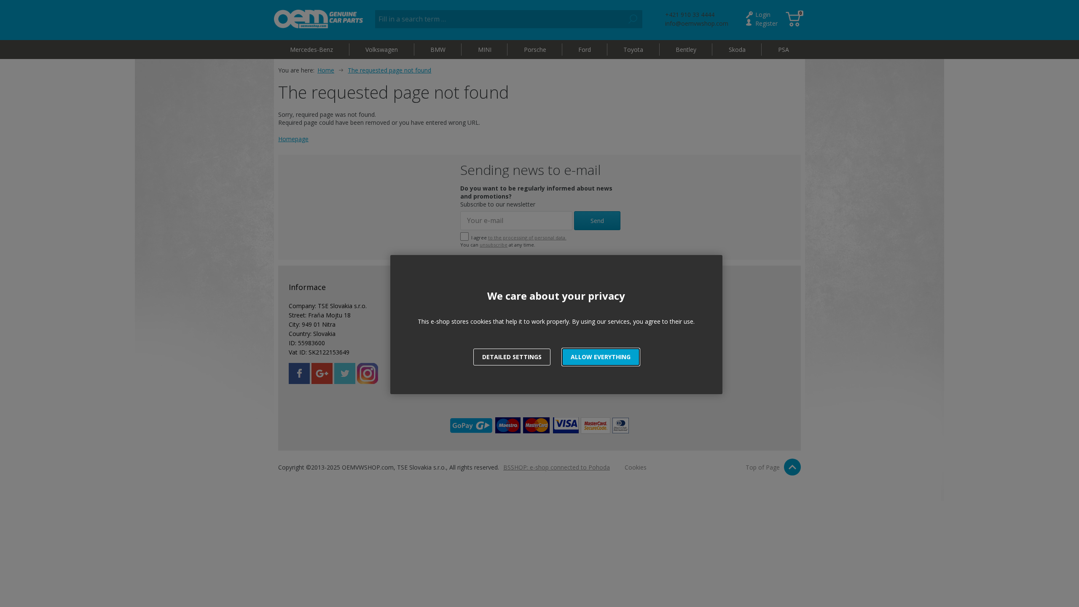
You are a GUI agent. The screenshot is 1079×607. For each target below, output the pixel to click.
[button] (600, 357)
